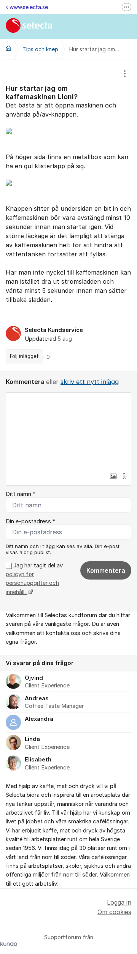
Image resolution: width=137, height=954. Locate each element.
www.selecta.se (29, 7)
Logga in (119, 902)
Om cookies (114, 912)
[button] (113, 476)
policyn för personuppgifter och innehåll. (32, 583)
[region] (68, 215)
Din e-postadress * (30, 521)
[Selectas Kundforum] (8, 48)
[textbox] (68, 431)
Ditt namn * (20, 494)
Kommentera (105, 570)
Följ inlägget (24, 356)
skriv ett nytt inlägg (90, 381)
